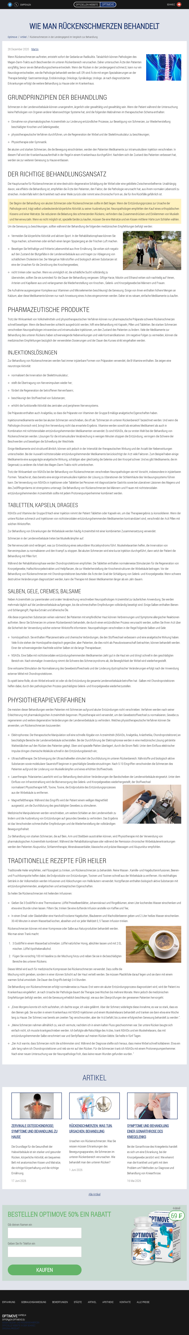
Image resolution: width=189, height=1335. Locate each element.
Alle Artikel (94, 1194)
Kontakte (125, 1302)
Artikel (92, 1302)
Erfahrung (8, 1302)
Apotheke (108, 1302)
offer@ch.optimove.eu (13, 1319)
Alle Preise (143, 1302)
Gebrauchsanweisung (33, 1302)
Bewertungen (60, 1302)
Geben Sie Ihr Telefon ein (21, 1243)
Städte (78, 1302)
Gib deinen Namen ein (20, 1224)
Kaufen (44, 1269)
